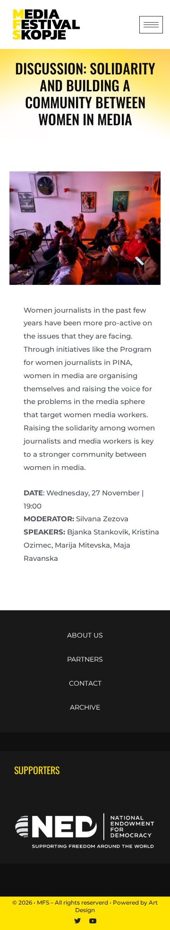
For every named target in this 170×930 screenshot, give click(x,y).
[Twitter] (77, 921)
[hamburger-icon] (151, 24)
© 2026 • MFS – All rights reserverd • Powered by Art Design (85, 906)
